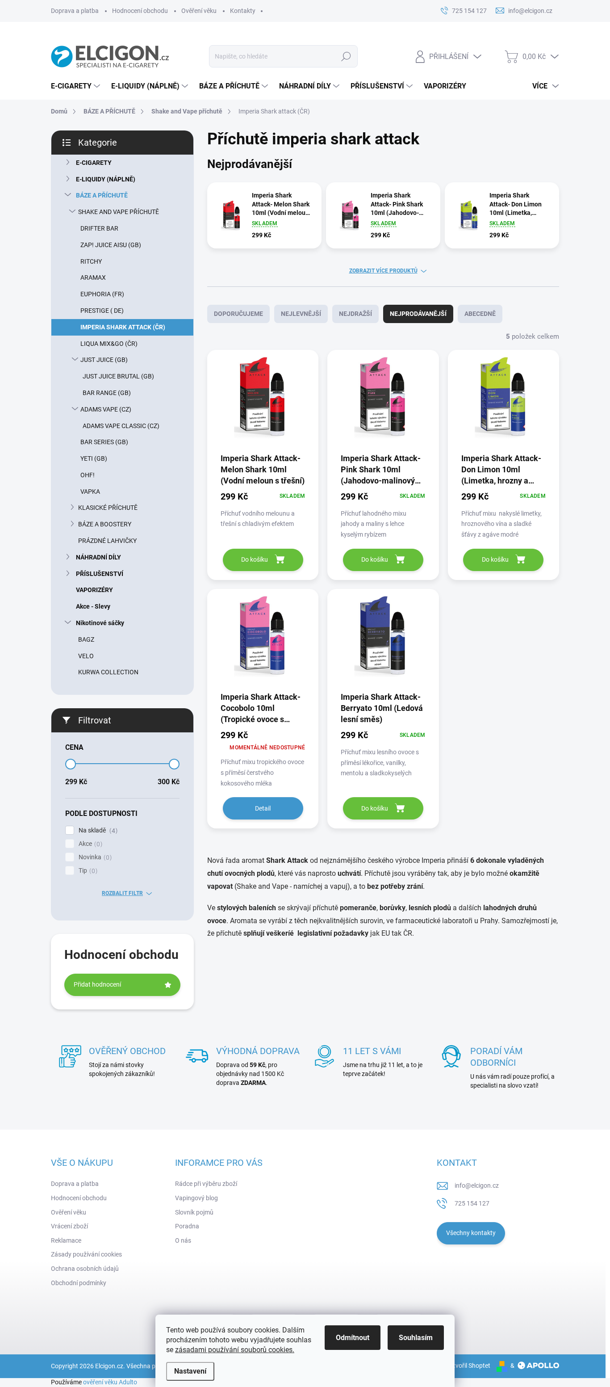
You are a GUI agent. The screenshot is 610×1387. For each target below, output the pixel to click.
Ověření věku (199, 10)
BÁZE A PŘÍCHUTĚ (102, 195)
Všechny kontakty (471, 1232)
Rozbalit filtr (122, 893)
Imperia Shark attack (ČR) (122, 327)
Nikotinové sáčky (100, 622)
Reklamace (66, 1240)
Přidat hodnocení (97, 984)
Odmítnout (352, 1337)
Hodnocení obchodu (140, 10)
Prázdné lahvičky (107, 540)
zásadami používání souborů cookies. (234, 1349)
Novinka (94, 857)
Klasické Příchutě (108, 507)
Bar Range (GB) (107, 392)
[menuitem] (76, 86)
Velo (86, 656)
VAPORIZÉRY (94, 589)
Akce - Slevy (93, 606)
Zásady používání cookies (86, 1254)
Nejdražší (355, 313)
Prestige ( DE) (102, 310)
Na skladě (97, 830)
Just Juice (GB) (104, 359)
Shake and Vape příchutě (118, 211)
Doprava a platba (75, 10)
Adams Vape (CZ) (105, 409)
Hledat (346, 56)
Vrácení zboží (69, 1226)
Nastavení (190, 1371)
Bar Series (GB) (104, 442)
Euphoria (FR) (102, 294)
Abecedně (480, 313)
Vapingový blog (196, 1198)
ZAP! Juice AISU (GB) (110, 244)
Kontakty (242, 10)
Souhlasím (416, 1337)
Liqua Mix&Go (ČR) (109, 343)
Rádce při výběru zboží (206, 1183)
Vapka (90, 491)
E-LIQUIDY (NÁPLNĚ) (105, 179)
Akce (89, 844)
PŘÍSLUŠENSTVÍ (99, 573)
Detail (263, 808)
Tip (87, 870)
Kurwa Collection (108, 672)
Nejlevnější (301, 313)
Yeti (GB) (93, 458)
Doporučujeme (238, 313)
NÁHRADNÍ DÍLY (98, 557)
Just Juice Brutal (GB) (118, 376)
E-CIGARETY (94, 162)
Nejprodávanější (418, 313)
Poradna (187, 1226)
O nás (183, 1240)
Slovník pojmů (194, 1212)
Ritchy (91, 261)
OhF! (87, 475)
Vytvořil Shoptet (468, 1365)
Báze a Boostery (104, 524)
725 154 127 (472, 1203)
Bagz (86, 639)
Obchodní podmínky (78, 1282)
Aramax (93, 277)
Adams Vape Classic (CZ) (121, 425)
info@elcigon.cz (477, 1185)
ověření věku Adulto (110, 1382)
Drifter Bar (99, 228)
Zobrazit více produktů (383, 271)
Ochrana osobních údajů (85, 1268)
